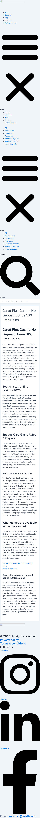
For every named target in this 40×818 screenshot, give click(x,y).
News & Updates (11, 144)
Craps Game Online (9, 569)
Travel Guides (10, 131)
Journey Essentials (12, 141)
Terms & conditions (13, 643)
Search (2, 254)
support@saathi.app (18, 816)
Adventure (9, 136)
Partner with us (10, 23)
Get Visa (8, 15)
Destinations (9, 133)
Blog (6, 18)
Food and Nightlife (12, 139)
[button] (20, 69)
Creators (8, 20)
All (6, 128)
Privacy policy (9, 640)
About (7, 12)
